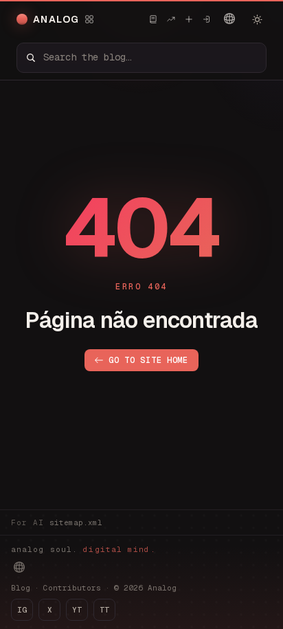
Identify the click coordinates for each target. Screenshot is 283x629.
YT (77, 610)
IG (22, 610)
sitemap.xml (75, 522)
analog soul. (83, 549)
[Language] (229, 18)
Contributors (72, 588)
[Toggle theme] (257, 19)
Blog (20, 588)
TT (104, 610)
